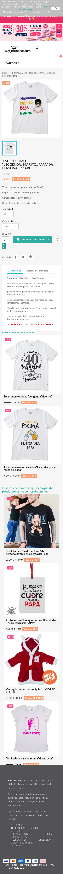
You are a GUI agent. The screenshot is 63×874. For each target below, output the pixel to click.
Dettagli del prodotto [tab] (37, 270)
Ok (56, 8)
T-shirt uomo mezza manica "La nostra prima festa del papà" (30, 468)
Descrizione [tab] (15, 270)
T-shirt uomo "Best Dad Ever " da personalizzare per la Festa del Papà (27, 552)
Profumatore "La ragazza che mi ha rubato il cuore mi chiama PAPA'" (31, 622)
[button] (58, 44)
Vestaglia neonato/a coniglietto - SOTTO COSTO (30, 691)
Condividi (15, 257)
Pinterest (30, 257)
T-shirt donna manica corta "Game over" (29, 758)
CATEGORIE (12, 63)
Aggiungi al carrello (32, 239)
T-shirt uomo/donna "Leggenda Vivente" (28, 396)
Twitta (23, 257)
